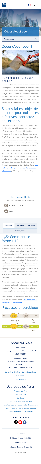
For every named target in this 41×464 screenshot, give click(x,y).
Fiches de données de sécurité (20, 447)
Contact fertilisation (12, 372)
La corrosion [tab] (31, 225)
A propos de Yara (20, 391)
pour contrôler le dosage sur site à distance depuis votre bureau (20, 168)
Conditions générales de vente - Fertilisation (21, 405)
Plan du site (20, 434)
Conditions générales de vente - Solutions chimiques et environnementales (20, 410)
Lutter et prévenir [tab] (20, 230)
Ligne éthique (20, 443)
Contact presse (20, 380)
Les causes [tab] (8, 225)
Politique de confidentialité (20, 438)
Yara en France (20, 395)
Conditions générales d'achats (20, 401)
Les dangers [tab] (20, 225)
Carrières (20, 398)
